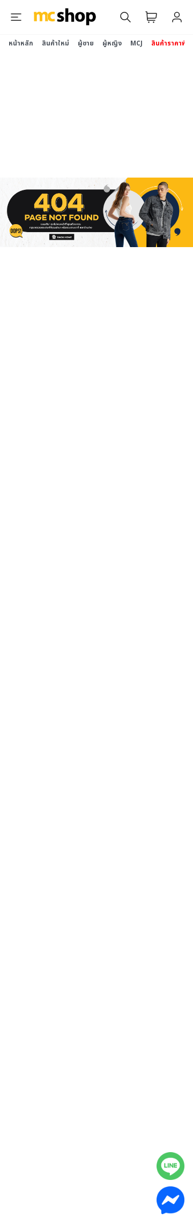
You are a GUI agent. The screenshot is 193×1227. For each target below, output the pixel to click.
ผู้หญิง (112, 43)
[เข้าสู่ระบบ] (177, 17)
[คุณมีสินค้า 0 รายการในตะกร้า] (151, 17)
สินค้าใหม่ (55, 43)
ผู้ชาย (86, 43)
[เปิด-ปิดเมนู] (16, 17)
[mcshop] (64, 17)
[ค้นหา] (125, 17)
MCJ (136, 43)
